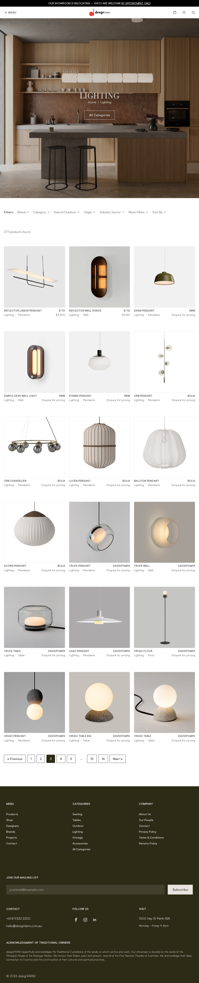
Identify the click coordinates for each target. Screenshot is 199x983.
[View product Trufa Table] (34, 617)
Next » (117, 759)
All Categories (81, 849)
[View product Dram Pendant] (164, 277)
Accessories (80, 843)
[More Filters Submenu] (147, 212)
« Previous (14, 759)
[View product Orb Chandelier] (34, 447)
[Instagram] (85, 919)
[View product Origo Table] (164, 702)
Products (12, 814)
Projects (11, 837)
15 (91, 759)
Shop (9, 820)
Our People (146, 820)
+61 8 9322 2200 (18, 918)
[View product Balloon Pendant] (164, 447)
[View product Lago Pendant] (99, 617)
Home (92, 102)
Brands (10, 831)
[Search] (192, 12)
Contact (11, 843)
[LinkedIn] (94, 919)
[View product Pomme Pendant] (99, 362)
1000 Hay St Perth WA (154, 918)
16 (103, 759)
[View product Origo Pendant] (34, 702)
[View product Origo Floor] (164, 617)
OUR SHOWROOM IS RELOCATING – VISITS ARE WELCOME (99, 3)
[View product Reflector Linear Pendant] (34, 277)
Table (21, 655)
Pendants (24, 314)
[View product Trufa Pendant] (99, 532)
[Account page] (184, 12)
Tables (76, 820)
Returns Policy (148, 843)
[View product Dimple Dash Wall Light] (34, 362)
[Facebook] (75, 919)
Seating (77, 814)
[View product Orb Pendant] (164, 362)
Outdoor (78, 825)
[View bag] (174, 12)
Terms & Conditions (151, 837)
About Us (145, 814)
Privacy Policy (147, 831)
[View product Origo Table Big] (99, 702)
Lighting (9, 314)
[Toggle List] (28, 212)
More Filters (136, 212)
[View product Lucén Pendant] (99, 447)
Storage (77, 837)
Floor (151, 655)
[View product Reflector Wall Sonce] (99, 277)
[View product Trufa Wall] (164, 532)
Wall (85, 314)
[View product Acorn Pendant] (34, 532)
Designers (12, 825)
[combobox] (21, 212)
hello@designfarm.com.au (24, 926)
